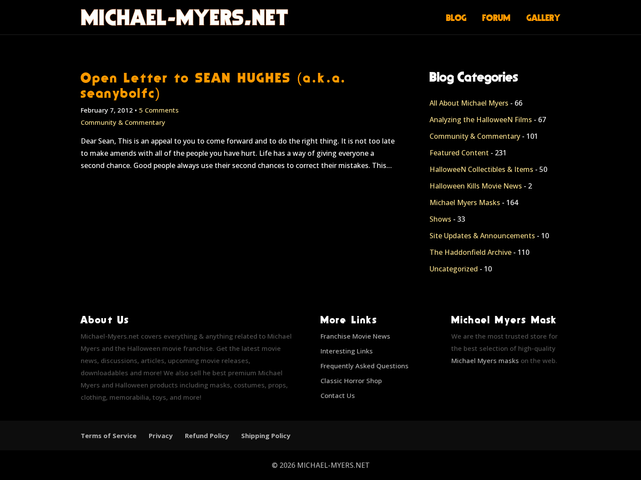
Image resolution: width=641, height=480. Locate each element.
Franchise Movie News (355, 336)
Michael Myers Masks (465, 202)
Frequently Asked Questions (364, 365)
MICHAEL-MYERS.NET (333, 465)
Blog (456, 17)
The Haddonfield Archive (470, 252)
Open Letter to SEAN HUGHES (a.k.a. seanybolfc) (214, 85)
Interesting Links (346, 350)
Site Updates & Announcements (482, 235)
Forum (496, 17)
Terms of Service (108, 435)
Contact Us (337, 395)
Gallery (543, 17)
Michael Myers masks (485, 360)
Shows (440, 219)
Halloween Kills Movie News (476, 186)
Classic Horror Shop (351, 380)
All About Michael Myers (469, 103)
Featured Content (459, 153)
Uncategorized (454, 269)
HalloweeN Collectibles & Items (481, 169)
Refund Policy (207, 435)
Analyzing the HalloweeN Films (481, 119)
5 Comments (159, 110)
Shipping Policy (265, 435)
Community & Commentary (123, 122)
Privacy (161, 435)
